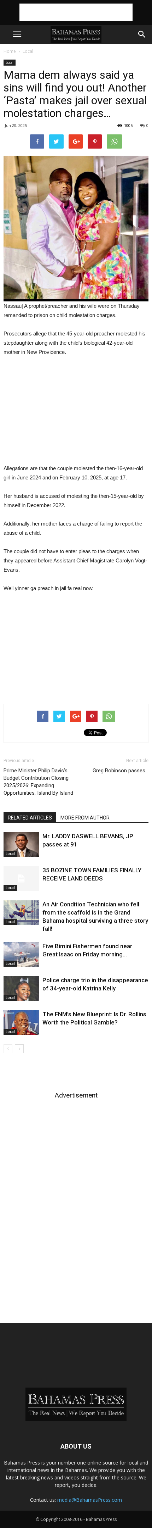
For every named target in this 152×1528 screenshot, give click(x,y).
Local (28, 51)
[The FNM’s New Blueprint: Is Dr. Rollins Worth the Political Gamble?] (21, 1022)
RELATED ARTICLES (30, 818)
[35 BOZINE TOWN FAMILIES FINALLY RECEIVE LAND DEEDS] (21, 878)
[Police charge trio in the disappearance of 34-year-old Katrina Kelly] (21, 988)
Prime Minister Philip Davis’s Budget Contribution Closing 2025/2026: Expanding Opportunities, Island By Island (38, 781)
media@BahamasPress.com (89, 1499)
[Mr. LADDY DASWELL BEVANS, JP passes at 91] (21, 844)
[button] (142, 34)
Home (10, 51)
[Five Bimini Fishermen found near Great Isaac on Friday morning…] (21, 954)
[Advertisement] (76, 12)
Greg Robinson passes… (120, 770)
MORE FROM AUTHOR (85, 818)
